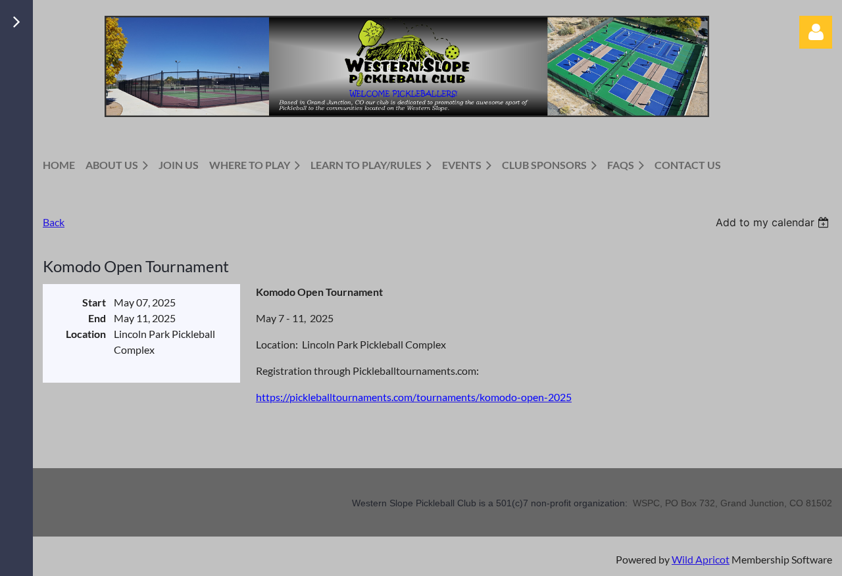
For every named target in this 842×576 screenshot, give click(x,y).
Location (86, 333)
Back (53, 222)
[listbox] (774, 222)
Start (94, 302)
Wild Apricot (701, 559)
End (97, 318)
